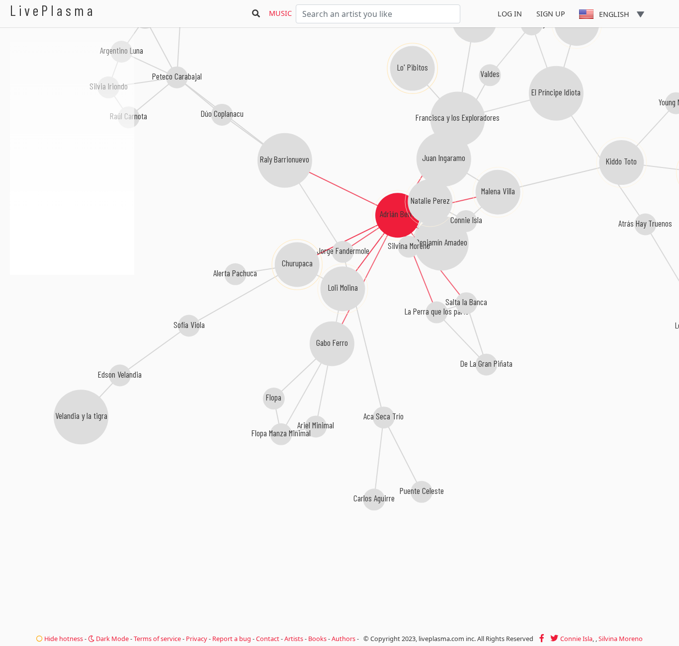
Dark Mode (111, 638)
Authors (343, 638)
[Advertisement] (72, 328)
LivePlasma (53, 10)
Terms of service (157, 638)
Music (280, 13)
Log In (510, 13)
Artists (293, 638)
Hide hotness (63, 638)
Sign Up (550, 13)
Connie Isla (576, 638)
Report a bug (231, 638)
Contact (267, 638)
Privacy (196, 638)
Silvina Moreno (620, 638)
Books (317, 638)
